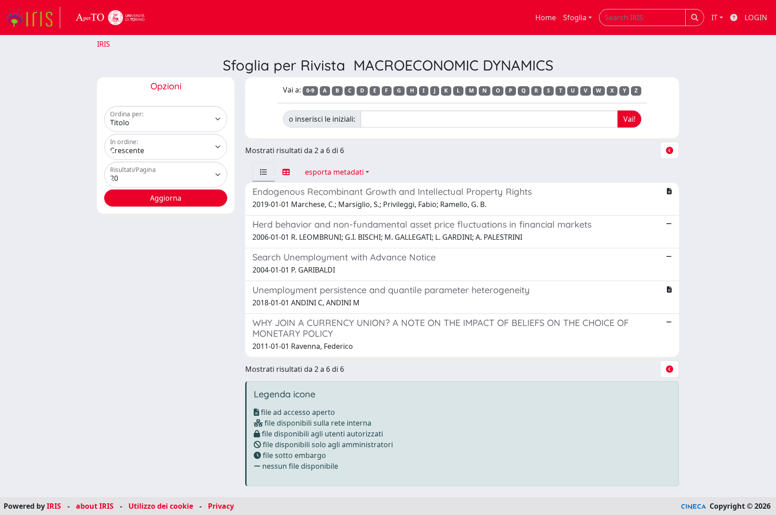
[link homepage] (32, 17)
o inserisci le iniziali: (322, 119)
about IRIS (95, 506)
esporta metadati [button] (334, 172)
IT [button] (714, 17)
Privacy (221, 506)
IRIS (103, 44)
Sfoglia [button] (574, 17)
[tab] (263, 172)
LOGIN (756, 17)
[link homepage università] (110, 17)
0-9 (310, 90)
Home (545, 17)
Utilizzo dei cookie (160, 506)
